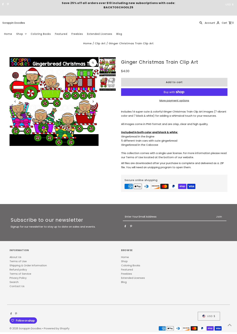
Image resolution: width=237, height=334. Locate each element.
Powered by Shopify (56, 328)
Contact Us (17, 286)
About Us (15, 257)
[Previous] (15, 101)
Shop (19, 34)
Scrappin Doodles (13, 23)
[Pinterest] (7, 4)
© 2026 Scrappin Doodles (26, 328)
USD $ (230, 4)
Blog (119, 34)
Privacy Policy (18, 278)
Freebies (77, 34)
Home (8, 34)
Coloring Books (41, 34)
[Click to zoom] (93, 63)
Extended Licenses (99, 34)
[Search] (201, 22)
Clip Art (100, 43)
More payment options (174, 100)
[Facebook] (2, 4)
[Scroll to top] (230, 325)
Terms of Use (18, 261)
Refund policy (18, 269)
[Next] (93, 101)
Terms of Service (20, 274)
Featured (61, 34)
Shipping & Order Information (28, 265)
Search (14, 282)
